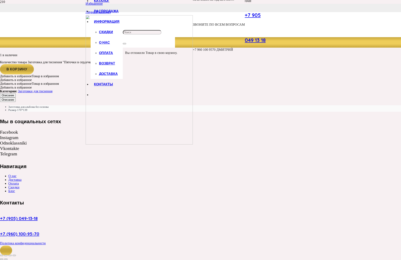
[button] (6, 250)
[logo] (139, 143)
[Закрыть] (124, 43)
